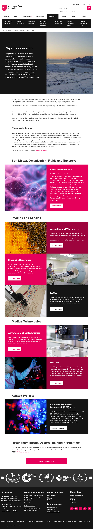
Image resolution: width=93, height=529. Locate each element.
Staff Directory (86, 12)
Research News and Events (70, 23)
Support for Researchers (59, 22)
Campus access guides (32, 508)
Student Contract (59, 521)
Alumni (74, 16)
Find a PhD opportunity (46, 461)
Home (5, 30)
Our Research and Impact (8, 22)
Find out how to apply (24, 452)
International (40, 16)
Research (76, 12)
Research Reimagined (20, 22)
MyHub (72, 500)
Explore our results (58, 428)
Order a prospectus (53, 512)
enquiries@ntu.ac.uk (11, 498)
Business (63, 16)
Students (76, 4)
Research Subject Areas (21, 30)
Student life (27, 16)
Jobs (89, 4)
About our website (7, 521)
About (84, 16)
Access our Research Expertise (43, 23)
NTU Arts (73, 502)
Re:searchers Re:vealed (32, 22)
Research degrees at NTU (83, 23)
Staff (83, 4)
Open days (51, 509)
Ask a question (52, 507)
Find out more (57, 206)
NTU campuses (29, 506)
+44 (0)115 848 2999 (10, 496)
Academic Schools (76, 495)
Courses (68, 12)
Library (49, 498)
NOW (49, 500)
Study (16, 16)
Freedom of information (35, 521)
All (62, 12)
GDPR (48, 521)
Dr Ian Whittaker (41, 150)
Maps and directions (31, 510)
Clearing (6, 16)
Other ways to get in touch (12, 501)
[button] (2, 478)
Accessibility (20, 521)
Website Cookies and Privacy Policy (79, 521)
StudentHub (51, 495)
